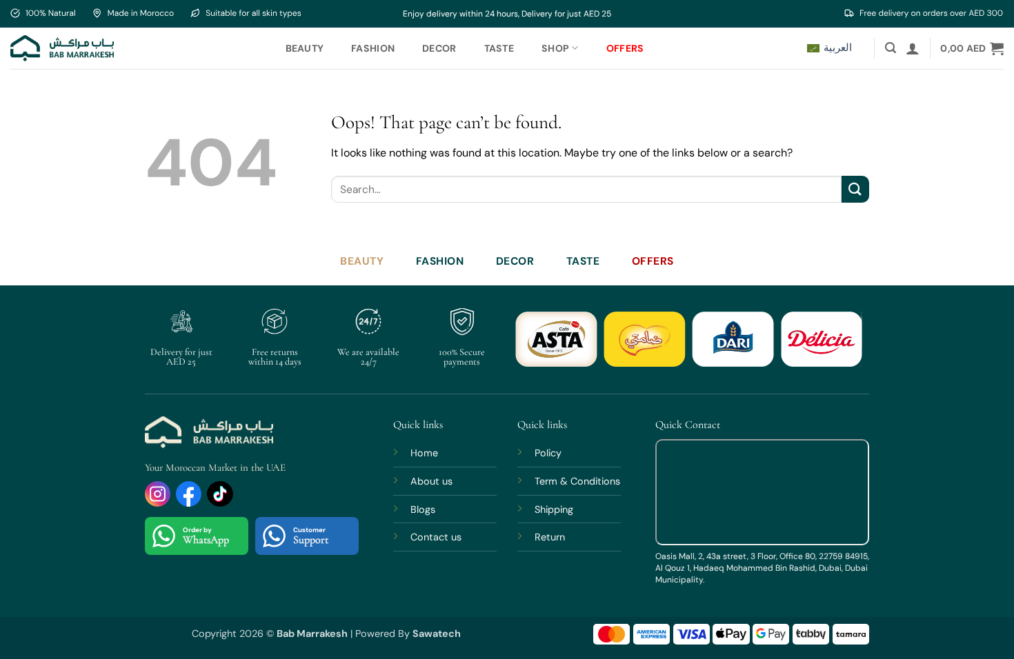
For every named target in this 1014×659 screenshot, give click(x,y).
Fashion (373, 48)
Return (550, 537)
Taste (499, 48)
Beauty (305, 48)
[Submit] (855, 189)
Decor (439, 48)
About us (431, 481)
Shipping (554, 509)
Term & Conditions (577, 481)
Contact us (435, 537)
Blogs (422, 509)
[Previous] (536, 347)
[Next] (841, 347)
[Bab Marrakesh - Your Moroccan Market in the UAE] (62, 48)
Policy (548, 453)
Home (424, 453)
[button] (890, 47)
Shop (555, 48)
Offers (625, 48)
